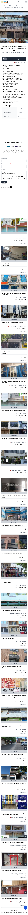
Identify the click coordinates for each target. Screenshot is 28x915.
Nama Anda (4, 158)
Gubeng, (19, 268)
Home (2, 5)
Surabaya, (14, 268)
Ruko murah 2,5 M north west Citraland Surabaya (13, 410)
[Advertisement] (14, 203)
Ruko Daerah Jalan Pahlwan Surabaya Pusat (12, 898)
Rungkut (24, 442)
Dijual (13, 5)
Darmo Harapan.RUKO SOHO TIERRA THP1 (12, 553)
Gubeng (24, 356)
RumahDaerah (9, 912)
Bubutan (24, 901)
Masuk (20, 2)
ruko (4, 59)
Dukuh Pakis (23, 326)
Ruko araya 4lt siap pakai (8, 638)
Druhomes (13, 910)
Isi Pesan (3, 169)
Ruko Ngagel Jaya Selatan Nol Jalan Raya (11, 610)
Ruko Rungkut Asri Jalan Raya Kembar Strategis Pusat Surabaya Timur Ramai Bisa (13, 813)
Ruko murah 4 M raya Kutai (8, 236)
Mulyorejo (23, 385)
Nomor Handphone (6, 163)
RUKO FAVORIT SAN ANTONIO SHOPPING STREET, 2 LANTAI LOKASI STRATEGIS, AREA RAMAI (14, 696)
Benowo (24, 500)
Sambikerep (23, 528)
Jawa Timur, (18, 62)
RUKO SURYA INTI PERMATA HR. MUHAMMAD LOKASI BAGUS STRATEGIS (12, 323)
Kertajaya (24, 268)
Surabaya (18, 5)
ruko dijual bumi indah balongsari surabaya (12, 525)
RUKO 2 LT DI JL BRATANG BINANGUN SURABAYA (13, 467)
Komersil (8, 5)
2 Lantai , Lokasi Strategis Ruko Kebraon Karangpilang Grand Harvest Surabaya (11, 667)
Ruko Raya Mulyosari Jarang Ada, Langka (11, 870)
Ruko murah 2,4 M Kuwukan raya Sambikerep (13, 842)
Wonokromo (23, 613)
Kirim (4, 182)
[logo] (4, 2)
